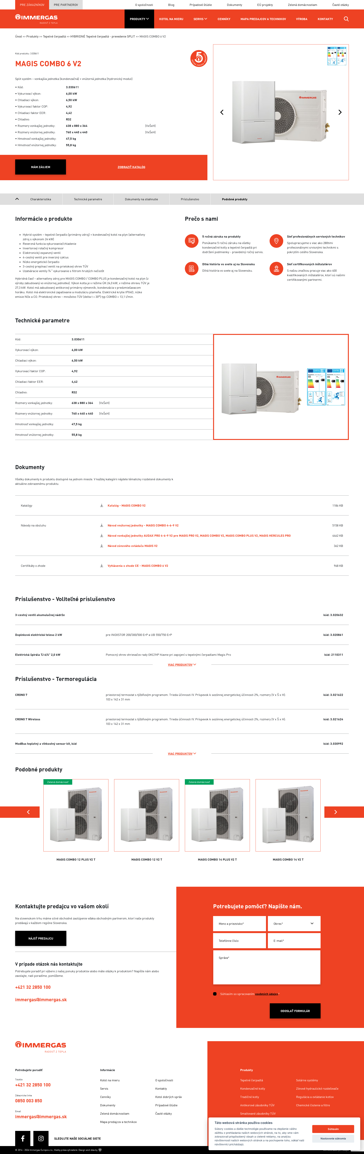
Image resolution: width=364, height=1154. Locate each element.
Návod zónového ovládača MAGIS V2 (133, 546)
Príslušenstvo (190, 199)
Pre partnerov (66, 5)
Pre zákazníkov (32, 5)
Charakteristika (40, 199)
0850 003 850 (28, 1100)
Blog (171, 5)
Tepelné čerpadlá (251, 1080)
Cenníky (105, 1097)
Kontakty (161, 1088)
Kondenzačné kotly (252, 1088)
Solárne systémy (307, 1080)
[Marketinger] (100, 1150)
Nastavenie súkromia (333, 1138)
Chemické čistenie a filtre (313, 1105)
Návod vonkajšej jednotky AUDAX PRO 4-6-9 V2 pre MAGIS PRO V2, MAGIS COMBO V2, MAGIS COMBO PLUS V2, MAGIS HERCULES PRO (199, 535)
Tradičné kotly (249, 1097)
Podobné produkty (234, 199)
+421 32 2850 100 (33, 987)
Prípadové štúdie (201, 5)
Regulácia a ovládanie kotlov (315, 1097)
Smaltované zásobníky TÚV (258, 1113)
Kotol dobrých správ (168, 1097)
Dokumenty (234, 5)
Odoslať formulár (295, 1011)
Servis (104, 1088)
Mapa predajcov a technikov (118, 1122)
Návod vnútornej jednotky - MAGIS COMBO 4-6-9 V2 (143, 525)
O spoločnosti (144, 5)
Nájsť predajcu (40, 938)
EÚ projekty (265, 5)
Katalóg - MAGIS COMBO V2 (127, 505)
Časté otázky (340, 5)
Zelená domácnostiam (302, 5)
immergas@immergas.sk (41, 999)
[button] (222, 112)
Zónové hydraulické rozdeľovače (317, 1088)
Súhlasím (333, 1129)
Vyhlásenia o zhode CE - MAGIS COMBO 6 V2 (138, 566)
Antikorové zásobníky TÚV (257, 1105)
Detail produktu (76, 829)
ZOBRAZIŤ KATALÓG (131, 167)
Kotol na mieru (110, 1080)
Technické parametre (88, 199)
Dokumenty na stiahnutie (141, 199)
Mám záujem (40, 167)
